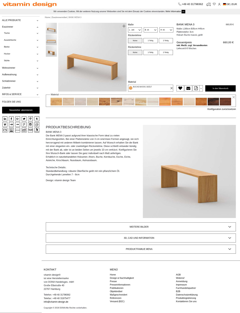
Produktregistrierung (186, 298)
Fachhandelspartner (186, 288)
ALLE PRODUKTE (11, 20)
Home (47, 17)
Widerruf (180, 278)
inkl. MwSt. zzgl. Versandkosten (192, 45)
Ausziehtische (10, 40)
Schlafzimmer (9, 81)
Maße (131, 24)
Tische (7, 33)
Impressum (181, 285)
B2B (178, 291)
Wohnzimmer (8, 68)
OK (183, 11)
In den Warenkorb (220, 88)
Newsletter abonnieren (20, 110)
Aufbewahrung (9, 74)
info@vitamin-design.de (56, 301)
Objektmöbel (116, 291)
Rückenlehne (134, 35)
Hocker (7, 54)
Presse (113, 281)
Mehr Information (173, 11)
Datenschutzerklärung (187, 295)
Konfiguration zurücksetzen (222, 109)
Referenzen (115, 298)
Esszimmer (7, 27)
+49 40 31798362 (193, 4)
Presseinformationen (120, 285)
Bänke (7, 47)
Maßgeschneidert (118, 295)
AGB (178, 274)
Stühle (7, 60)
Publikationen (116, 288)
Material (132, 82)
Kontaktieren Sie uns (186, 301)
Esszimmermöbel (59, 17)
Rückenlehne (134, 47)
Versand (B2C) (117, 301)
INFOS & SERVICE (12, 94)
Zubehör (6, 88)
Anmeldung (181, 281)
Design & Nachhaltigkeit (122, 278)
